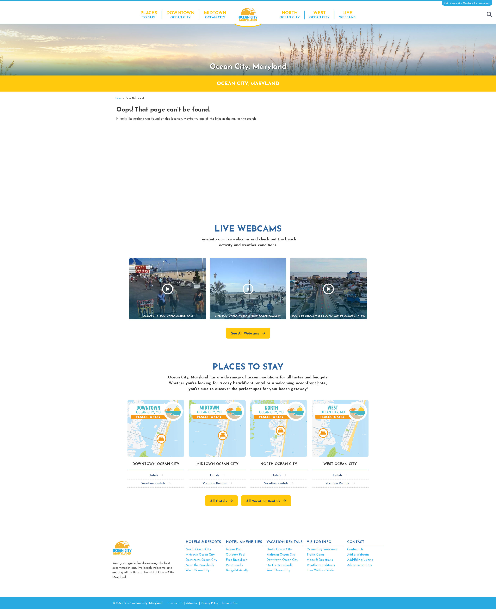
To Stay (148, 15)
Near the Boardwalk (200, 565)
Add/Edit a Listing (360, 560)
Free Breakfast (236, 560)
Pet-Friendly (234, 565)
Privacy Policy (209, 603)
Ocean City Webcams (322, 549)
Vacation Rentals (153, 483)
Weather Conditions (321, 565)
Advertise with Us (359, 565)
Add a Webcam (358, 554)
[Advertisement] (349, 124)
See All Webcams (245, 333)
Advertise (192, 603)
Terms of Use (230, 603)
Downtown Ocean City (201, 560)
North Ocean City (198, 549)
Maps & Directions (320, 560)
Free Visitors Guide (320, 570)
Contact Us (355, 549)
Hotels (153, 475)
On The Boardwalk (279, 565)
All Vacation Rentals (263, 501)
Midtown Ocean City (200, 554)
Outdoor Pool (235, 554)
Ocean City (180, 15)
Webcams (347, 15)
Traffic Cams (315, 554)
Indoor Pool (234, 549)
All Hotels (218, 501)
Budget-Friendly (237, 570)
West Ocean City (197, 570)
